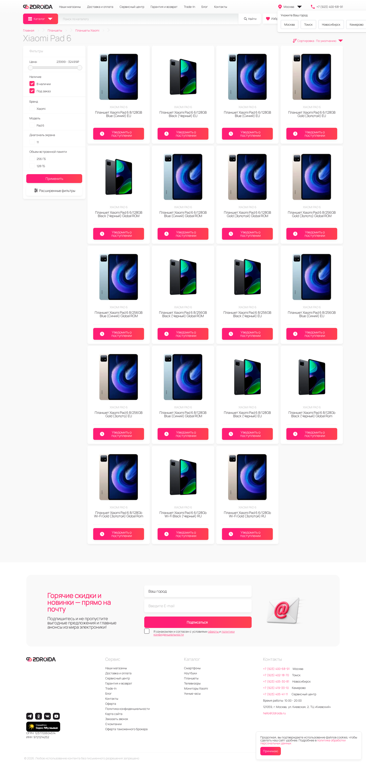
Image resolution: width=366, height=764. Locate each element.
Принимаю (270, 751)
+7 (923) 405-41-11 (275, 694)
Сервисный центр (132, 6)
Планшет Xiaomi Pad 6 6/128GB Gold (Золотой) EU (312, 114)
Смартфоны (192, 668)
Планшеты (191, 678)
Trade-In (189, 6)
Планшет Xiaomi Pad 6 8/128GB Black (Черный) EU (247, 414)
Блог (204, 6)
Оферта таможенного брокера (126, 729)
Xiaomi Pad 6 (119, 107)
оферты (213, 631)
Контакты (220, 6)
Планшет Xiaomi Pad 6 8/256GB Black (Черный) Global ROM (183, 314)
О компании (113, 724)
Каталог (39, 19)
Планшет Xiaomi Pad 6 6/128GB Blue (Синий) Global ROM (183, 214)
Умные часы (192, 693)
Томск (308, 24)
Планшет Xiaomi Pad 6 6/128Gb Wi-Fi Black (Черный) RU (183, 514)
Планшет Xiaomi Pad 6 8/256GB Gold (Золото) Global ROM (312, 214)
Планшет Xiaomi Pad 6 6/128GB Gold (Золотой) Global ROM (247, 214)
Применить (54, 178)
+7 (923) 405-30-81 (276, 681)
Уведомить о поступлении (121, 134)
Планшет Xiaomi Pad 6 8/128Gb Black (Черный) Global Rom (311, 414)
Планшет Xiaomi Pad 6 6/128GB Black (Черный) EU (183, 114)
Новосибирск (331, 24)
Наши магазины (70, 6)
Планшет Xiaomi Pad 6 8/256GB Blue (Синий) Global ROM (119, 314)
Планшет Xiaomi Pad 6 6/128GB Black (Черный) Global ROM (118, 214)
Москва (289, 7)
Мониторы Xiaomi (196, 688)
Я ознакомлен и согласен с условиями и (194, 633)
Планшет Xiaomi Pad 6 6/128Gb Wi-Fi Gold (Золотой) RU (247, 514)
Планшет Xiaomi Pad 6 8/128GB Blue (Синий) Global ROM (183, 414)
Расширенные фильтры (57, 190)
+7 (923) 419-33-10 (276, 688)
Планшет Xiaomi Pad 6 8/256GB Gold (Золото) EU (119, 414)
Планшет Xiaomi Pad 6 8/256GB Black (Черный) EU (247, 314)
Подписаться (197, 622)
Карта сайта (113, 714)
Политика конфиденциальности (127, 709)
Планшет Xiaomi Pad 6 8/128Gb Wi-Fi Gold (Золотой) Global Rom (118, 514)
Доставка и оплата (100, 6)
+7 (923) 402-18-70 (276, 675)
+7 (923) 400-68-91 (329, 7)
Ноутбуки (190, 673)
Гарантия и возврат (164, 6)
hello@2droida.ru (274, 713)
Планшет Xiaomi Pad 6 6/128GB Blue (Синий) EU (247, 114)
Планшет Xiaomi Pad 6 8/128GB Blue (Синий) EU (118, 114)
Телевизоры (192, 683)
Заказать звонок (116, 719)
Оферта (110, 704)
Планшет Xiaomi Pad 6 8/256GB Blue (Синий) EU (312, 314)
